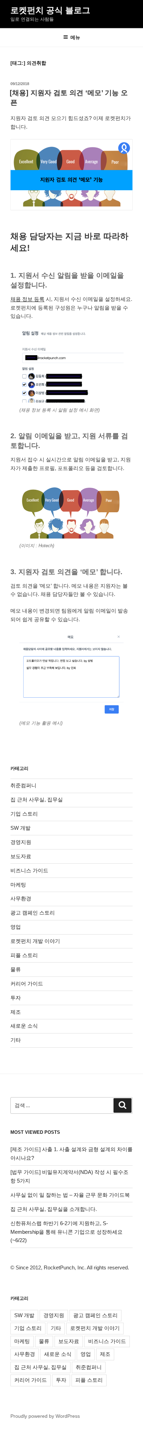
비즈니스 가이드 (29, 870)
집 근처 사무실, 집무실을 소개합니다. (53, 1209)
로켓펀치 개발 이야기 (35, 941)
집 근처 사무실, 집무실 (36, 799)
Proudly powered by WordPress (45, 1416)
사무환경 (20, 898)
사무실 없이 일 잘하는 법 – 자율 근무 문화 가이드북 (70, 1195)
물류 (15, 969)
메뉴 (75, 37)
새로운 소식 (24, 1026)
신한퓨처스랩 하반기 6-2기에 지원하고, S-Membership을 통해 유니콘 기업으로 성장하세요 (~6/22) (66, 1231)
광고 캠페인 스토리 (32, 913)
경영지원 (20, 842)
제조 (15, 1012)
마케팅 (18, 885)
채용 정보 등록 (27, 299)
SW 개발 (20, 828)
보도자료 (20, 856)
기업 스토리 (24, 814)
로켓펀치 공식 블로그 (50, 10)
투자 (15, 998)
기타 (15, 1040)
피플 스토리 (24, 955)
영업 (15, 927)
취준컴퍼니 (23, 785)
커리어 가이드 (26, 983)
